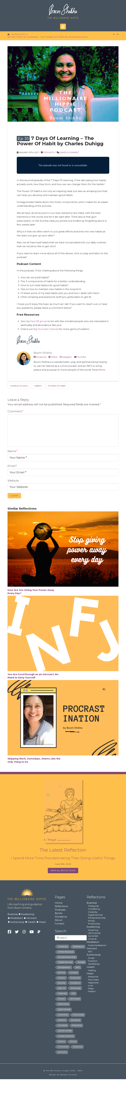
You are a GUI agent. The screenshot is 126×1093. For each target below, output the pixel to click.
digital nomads (64, 1009)
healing (73, 1041)
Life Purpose (94, 933)
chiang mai (75, 978)
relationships (63, 1004)
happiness (62, 993)
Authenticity (17, 922)
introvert (61, 999)
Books (58, 913)
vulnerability (63, 1047)
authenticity (63, 1015)
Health (32, 922)
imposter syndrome (66, 1036)
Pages (60, 897)
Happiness (93, 983)
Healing (92, 970)
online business (65, 952)
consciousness (78, 1015)
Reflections (61, 906)
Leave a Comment (69, 152)
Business (13, 914)
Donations (61, 916)
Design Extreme (68, 1075)
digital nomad (65, 962)
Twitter (54, 357)
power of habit (57, 386)
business (61, 983)
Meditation (16, 918)
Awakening (27, 914)
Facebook (41, 357)
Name (12, 451)
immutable (62, 1025)
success (81, 962)
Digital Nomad (95, 915)
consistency (75, 983)
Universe (92, 939)
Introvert (31, 918)
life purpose (75, 999)
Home (58, 902)
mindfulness (75, 988)
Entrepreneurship (97, 918)
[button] (63, 26)
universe (73, 973)
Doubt (91, 958)
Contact (59, 923)
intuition (61, 978)
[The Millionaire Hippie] (27, 894)
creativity (63, 946)
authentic (62, 1020)
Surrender (93, 936)
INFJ (78, 967)
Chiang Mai (93, 906)
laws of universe (64, 1031)
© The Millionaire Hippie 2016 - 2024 (63, 1071)
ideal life (61, 988)
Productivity (94, 924)
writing (61, 973)
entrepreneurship (67, 957)
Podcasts (19, 34)
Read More (98, 369)
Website (13, 480)
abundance (75, 1020)
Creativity (92, 912)
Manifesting (93, 964)
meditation (78, 946)
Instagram (66, 357)
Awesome (93, 977)
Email (12, 466)
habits (38, 386)
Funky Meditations (97, 945)
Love (90, 985)
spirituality (62, 1052)
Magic (91, 988)
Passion (92, 991)
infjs (73, 993)
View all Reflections (63, 870)
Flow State (93, 980)
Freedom (93, 961)
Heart (42, 922)
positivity (61, 1041)
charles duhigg (19, 386)
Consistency (94, 909)
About (58, 920)
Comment (15, 411)
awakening (77, 1047)
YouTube (81, 357)
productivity (77, 1025)
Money (91, 921)
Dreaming (93, 930)
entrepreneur (64, 967)
